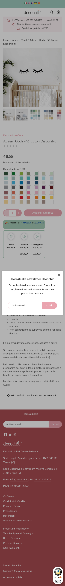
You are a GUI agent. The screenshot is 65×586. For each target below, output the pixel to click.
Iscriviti (49, 305)
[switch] (58, 581)
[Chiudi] (59, 275)
